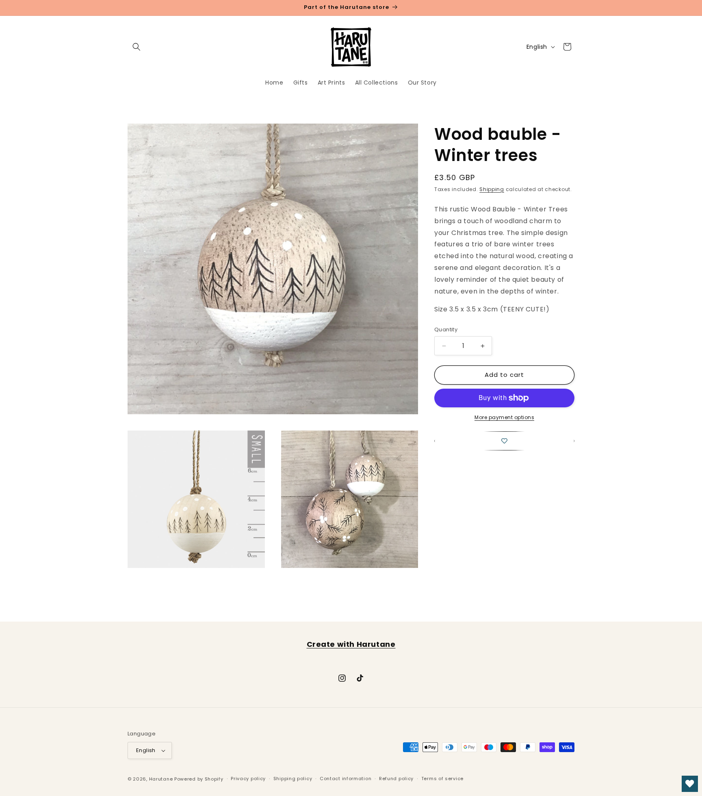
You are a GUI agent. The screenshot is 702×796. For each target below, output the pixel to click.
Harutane (161, 779)
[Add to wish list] (504, 440)
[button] (136, 47)
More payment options (504, 417)
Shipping (491, 189)
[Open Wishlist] (690, 784)
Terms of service (442, 778)
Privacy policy (248, 778)
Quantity (445, 330)
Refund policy (396, 778)
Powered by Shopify (198, 779)
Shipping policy (292, 778)
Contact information (345, 778)
